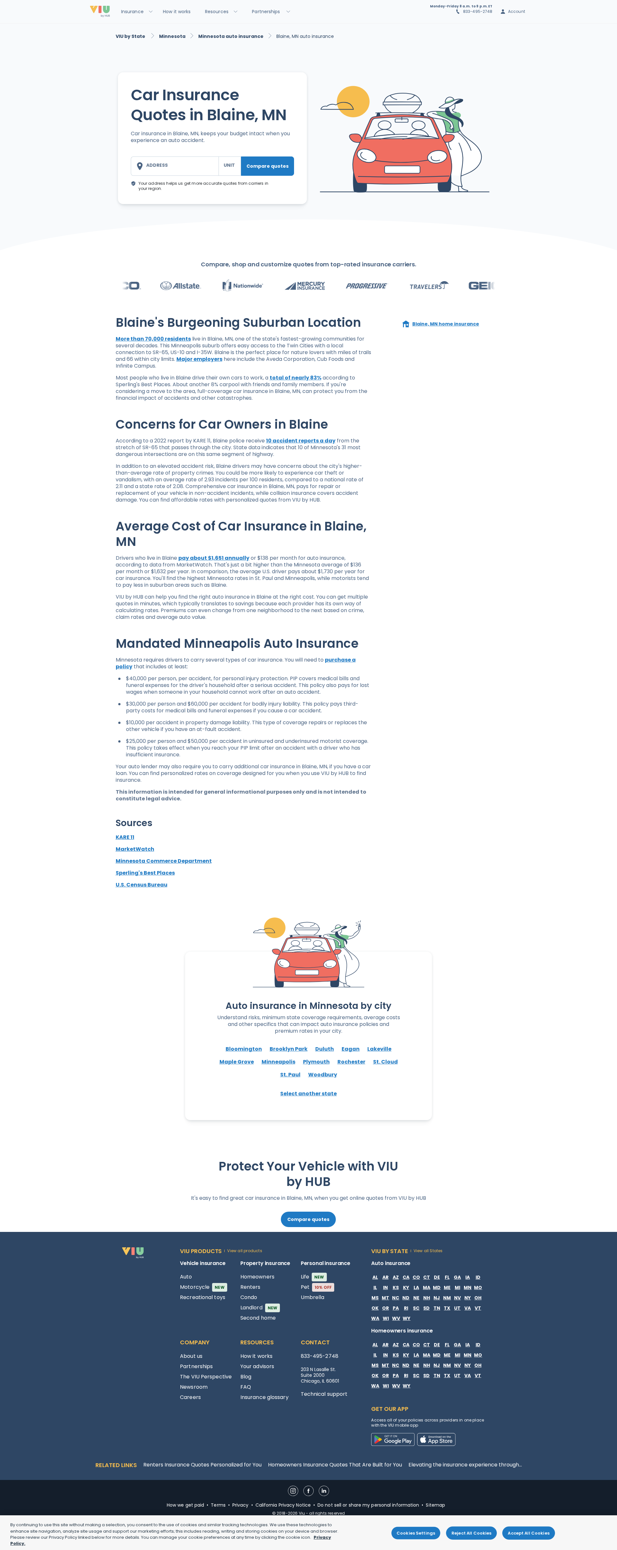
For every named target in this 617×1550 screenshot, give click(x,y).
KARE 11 (125, 837)
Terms (218, 1505)
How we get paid (185, 1505)
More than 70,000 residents (153, 339)
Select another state (308, 1093)
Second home (258, 1318)
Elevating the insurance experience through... (465, 1464)
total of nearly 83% (295, 377)
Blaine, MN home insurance (445, 324)
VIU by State (131, 36)
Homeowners (257, 1276)
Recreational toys (202, 1297)
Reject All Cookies (471, 1533)
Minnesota (172, 36)
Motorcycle (202, 1287)
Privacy (240, 1505)
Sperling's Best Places (145, 873)
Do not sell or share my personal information (368, 1505)
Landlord (258, 1307)
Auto (186, 1276)
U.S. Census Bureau (141, 884)
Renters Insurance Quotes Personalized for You (202, 1464)
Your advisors (257, 1366)
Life (312, 1276)
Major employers (199, 359)
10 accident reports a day (300, 440)
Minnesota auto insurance (231, 36)
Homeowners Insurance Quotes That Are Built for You (335, 1464)
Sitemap (435, 1505)
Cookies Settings (416, 1533)
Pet (316, 1287)
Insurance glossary (264, 1397)
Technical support (324, 1394)
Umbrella (313, 1297)
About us (191, 1356)
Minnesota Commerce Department (164, 861)
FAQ (245, 1387)
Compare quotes (267, 166)
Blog (245, 1376)
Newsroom (194, 1387)
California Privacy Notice (283, 1505)
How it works (256, 1356)
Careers (190, 1397)
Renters (250, 1287)
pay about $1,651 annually (213, 558)
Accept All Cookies (528, 1533)
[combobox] (175, 166)
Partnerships (196, 1366)
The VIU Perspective (206, 1376)
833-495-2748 (478, 11)
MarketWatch (135, 849)
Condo (248, 1297)
